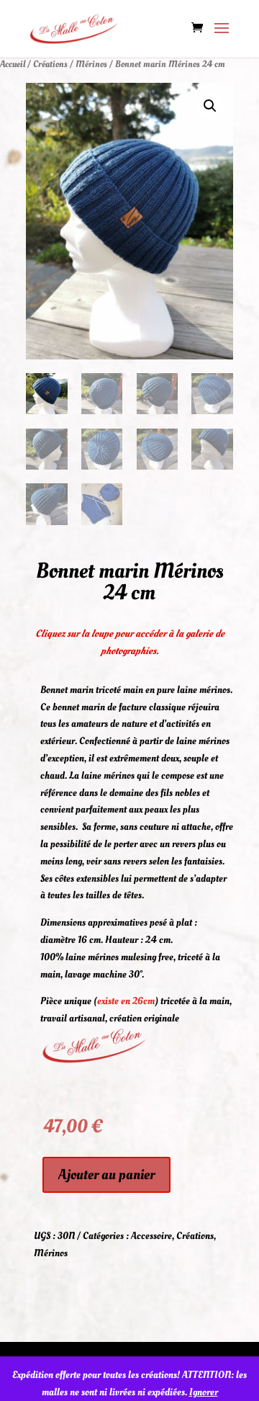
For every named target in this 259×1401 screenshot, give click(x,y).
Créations (50, 64)
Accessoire (151, 1236)
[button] (210, 106)
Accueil (12, 64)
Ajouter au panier (106, 1175)
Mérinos (91, 64)
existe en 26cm (126, 1001)
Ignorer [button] (203, 1392)
